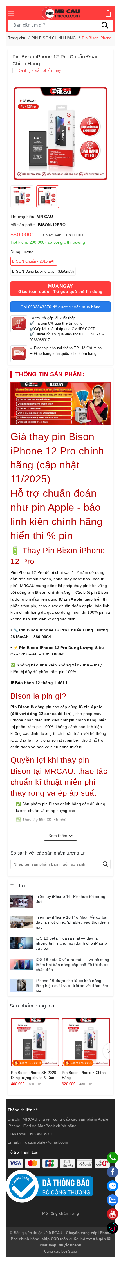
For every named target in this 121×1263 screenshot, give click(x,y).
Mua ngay (60, 289)
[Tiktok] (112, 1228)
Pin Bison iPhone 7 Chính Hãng (84, 1075)
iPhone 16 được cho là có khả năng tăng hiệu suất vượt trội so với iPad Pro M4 (72, 985)
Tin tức (18, 886)
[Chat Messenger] (112, 1185)
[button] (107, 1051)
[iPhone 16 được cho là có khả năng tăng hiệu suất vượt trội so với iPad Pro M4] (21, 985)
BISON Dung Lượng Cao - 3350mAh (43, 271)
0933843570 (40, 1134)
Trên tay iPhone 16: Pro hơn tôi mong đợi (70, 899)
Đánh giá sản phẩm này (39, 70)
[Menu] (11, 13)
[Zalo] (112, 1200)
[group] (60, 133)
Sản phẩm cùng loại (33, 1006)
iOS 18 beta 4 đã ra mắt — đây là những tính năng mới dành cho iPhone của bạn (71, 943)
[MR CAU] (61, 13)
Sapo (72, 1251)
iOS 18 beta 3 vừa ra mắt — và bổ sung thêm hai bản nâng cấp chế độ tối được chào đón (72, 964)
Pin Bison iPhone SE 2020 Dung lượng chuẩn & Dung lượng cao (33, 1075)
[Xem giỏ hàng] (108, 13)
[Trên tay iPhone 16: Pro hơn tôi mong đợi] (21, 901)
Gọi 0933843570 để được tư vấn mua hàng (61, 307)
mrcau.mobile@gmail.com (44, 1142)
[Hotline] (112, 1157)
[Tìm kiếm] (105, 25)
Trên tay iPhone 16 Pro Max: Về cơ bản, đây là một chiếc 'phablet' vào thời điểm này (73, 922)
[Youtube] (112, 1214)
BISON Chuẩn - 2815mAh (33, 261)
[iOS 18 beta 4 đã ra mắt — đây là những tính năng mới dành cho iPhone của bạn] (21, 943)
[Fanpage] (112, 1171)
